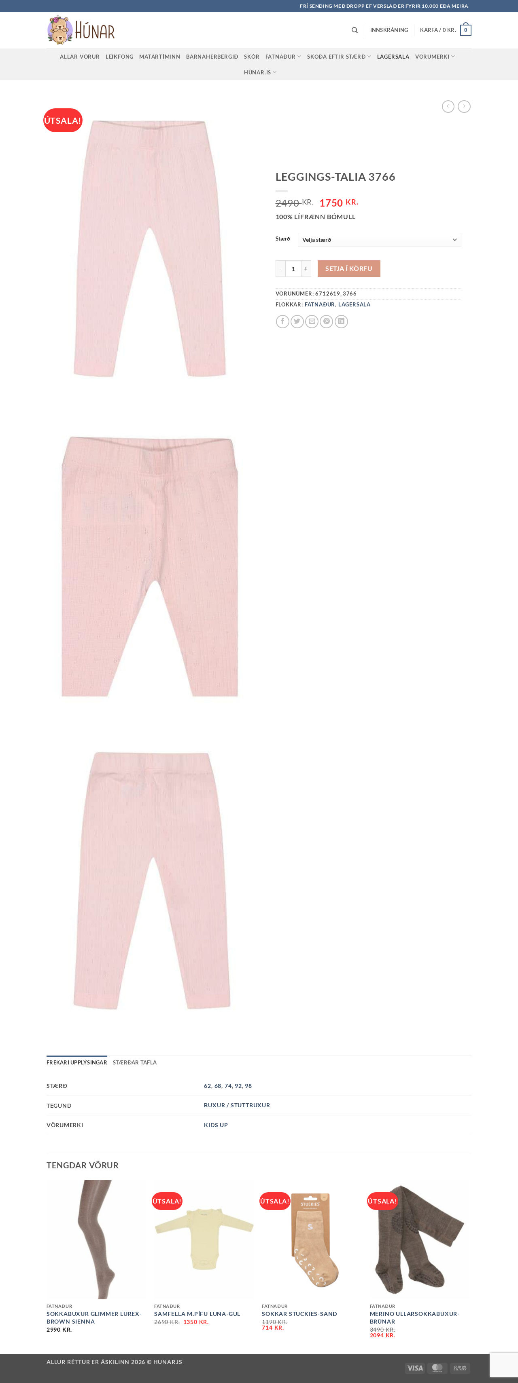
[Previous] (47, 1266)
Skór (251, 56)
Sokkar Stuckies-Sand (299, 1313)
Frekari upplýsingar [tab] (77, 1062)
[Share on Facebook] (282, 321)
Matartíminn (159, 56)
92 (238, 1085)
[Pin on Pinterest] (326, 321)
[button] (389, 30)
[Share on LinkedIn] (341, 321)
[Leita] (355, 30)
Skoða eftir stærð (336, 56)
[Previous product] (464, 106)
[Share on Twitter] (297, 321)
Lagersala (393, 56)
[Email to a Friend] (311, 321)
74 (228, 1085)
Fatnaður (280, 56)
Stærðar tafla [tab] (135, 1062)
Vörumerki (432, 56)
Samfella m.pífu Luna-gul (197, 1313)
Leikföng (120, 56)
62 (207, 1085)
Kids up (216, 1124)
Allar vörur (80, 56)
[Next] (469, 1266)
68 (218, 1085)
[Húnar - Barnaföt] (87, 30)
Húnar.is (257, 72)
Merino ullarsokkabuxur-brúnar (415, 1317)
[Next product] (448, 106)
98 (248, 1085)
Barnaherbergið (212, 56)
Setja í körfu (348, 268)
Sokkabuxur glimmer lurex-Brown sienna (94, 1317)
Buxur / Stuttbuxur (237, 1105)
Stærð (283, 239)
